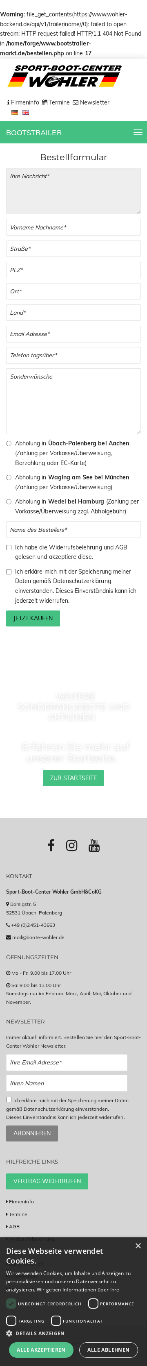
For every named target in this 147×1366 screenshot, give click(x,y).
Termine (18, 1214)
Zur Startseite (73, 778)
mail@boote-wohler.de (38, 937)
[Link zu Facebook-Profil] (51, 845)
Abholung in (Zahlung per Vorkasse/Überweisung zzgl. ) (77, 506)
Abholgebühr (108, 511)
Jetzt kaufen (33, 618)
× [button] (138, 1246)
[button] (73, 1333)
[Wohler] (64, 76)
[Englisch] (26, 112)
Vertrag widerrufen (47, 1181)
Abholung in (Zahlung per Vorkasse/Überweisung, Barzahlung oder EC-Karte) (72, 453)
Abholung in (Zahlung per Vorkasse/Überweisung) (72, 482)
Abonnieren (32, 1133)
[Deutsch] (15, 112)
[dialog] (73, 1301)
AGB (121, 547)
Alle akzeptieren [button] (41, 1349)
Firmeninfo (21, 1201)
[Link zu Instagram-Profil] (71, 845)
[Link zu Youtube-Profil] (94, 845)
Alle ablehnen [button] (108, 1349)
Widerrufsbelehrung (75, 547)
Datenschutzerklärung (82, 581)
